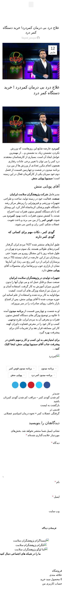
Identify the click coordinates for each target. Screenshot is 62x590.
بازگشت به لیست (50, 405)
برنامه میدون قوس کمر (20, 368)
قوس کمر (47, 220)
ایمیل (56, 496)
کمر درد (34, 19)
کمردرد (11, 215)
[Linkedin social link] (23, 385)
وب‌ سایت (54, 511)
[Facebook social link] (47, 385)
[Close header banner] (58, 560)
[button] (31, 4)
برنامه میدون (47, 368)
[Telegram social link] (15, 385)
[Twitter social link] (39, 385)
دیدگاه (55, 442)
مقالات (27, 19)
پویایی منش (16, 375)
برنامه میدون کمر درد (41, 375)
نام (57, 482)
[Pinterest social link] (31, 385)
